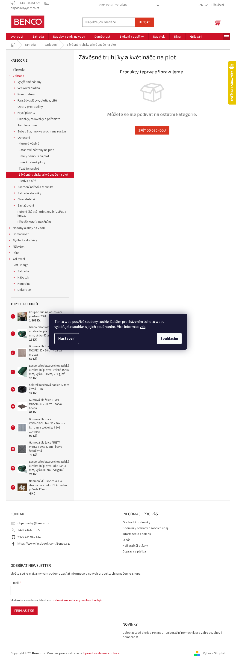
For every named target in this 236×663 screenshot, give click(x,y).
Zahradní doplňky (29, 193)
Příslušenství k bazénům (34, 222)
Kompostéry (26, 94)
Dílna (16, 253)
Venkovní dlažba (29, 88)
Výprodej (19, 69)
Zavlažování (26, 205)
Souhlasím (169, 338)
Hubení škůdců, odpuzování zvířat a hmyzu (42, 214)
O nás (126, 540)
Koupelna (24, 284)
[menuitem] (17, 36)
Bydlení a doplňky (25, 240)
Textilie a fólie (27, 125)
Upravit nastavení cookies (101, 653)
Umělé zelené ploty (32, 162)
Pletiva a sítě (27, 181)
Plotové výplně (29, 143)
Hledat (144, 22)
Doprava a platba (134, 551)
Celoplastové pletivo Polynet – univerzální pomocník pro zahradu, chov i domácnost (172, 635)
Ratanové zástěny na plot (36, 150)
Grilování (19, 259)
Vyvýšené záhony (29, 82)
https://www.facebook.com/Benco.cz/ (44, 543)
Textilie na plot (29, 168)
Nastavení (66, 338)
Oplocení (24, 137)
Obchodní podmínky (113, 5)
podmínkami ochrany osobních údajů (77, 600)
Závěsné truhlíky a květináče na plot (43, 174)
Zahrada (18, 76)
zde (142, 326)
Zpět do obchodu (152, 130)
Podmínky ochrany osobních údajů (146, 528)
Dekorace (24, 290)
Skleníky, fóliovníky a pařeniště (39, 119)
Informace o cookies (137, 534)
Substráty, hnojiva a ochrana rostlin (42, 131)
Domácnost (21, 234)
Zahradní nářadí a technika (35, 187)
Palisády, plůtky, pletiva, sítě (37, 100)
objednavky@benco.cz (33, 523)
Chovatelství (26, 199)
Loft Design (20, 265)
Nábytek (18, 246)
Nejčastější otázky (135, 545)
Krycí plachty (26, 113)
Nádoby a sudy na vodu (29, 228)
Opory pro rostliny (30, 107)
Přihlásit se (24, 610)
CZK (201, 5)
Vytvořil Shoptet (214, 653)
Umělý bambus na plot (34, 156)
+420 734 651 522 (29, 530)
